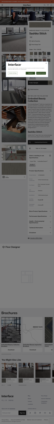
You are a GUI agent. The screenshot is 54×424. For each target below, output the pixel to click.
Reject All (30, 73)
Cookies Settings (13, 73)
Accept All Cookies (41, 73)
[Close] (46, 63)
